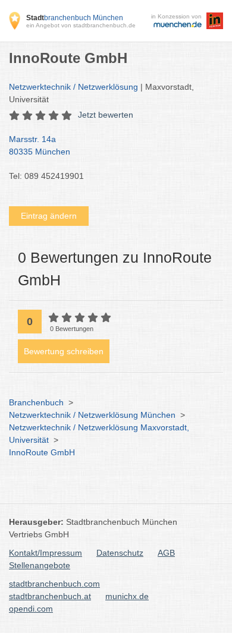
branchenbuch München (74, 18)
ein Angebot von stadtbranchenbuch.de (81, 25)
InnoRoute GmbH (42, 452)
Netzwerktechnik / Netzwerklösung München (92, 415)
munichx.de (127, 596)
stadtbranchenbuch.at (50, 596)
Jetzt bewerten (105, 114)
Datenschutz (119, 553)
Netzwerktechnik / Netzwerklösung (73, 87)
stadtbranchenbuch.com (54, 583)
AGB (166, 553)
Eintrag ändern (49, 216)
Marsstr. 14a (39, 145)
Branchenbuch (36, 402)
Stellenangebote (39, 565)
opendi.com (31, 608)
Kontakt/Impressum (45, 553)
